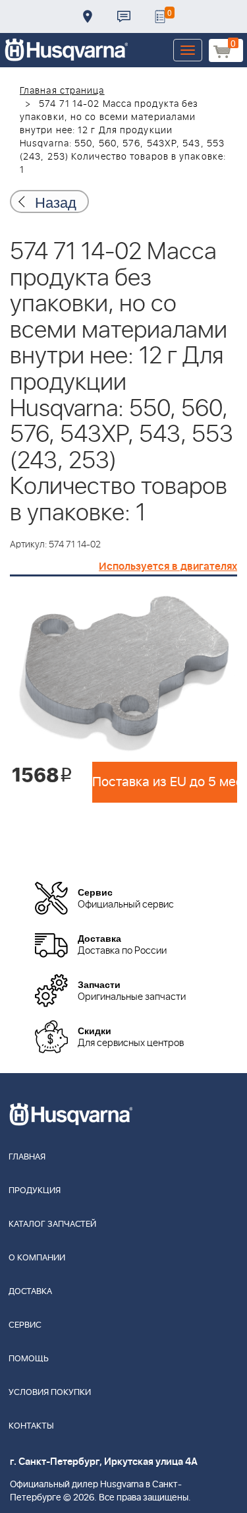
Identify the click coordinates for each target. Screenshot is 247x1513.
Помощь (29, 1359)
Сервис (25, 1325)
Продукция (35, 1191)
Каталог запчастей (52, 1224)
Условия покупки (50, 1392)
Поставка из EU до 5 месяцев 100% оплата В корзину (164, 782)
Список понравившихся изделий (160, 16)
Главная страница (62, 91)
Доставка (87, 16)
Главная (27, 1157)
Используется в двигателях (168, 566)
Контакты (123, 16)
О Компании (37, 1258)
